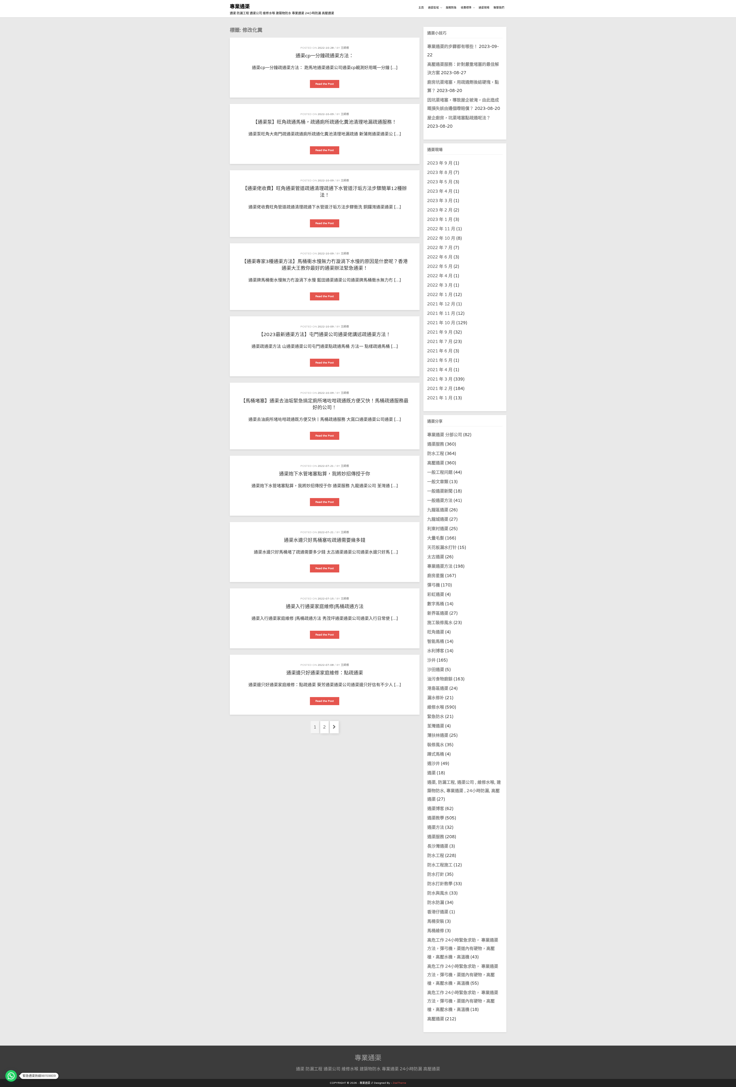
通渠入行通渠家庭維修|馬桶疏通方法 (325, 606)
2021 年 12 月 (441, 304)
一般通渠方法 (440, 500)
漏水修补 (435, 697)
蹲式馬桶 (435, 754)
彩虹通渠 (435, 594)
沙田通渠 (435, 669)
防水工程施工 (440, 865)
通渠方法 (435, 827)
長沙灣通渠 (437, 846)
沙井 (431, 660)
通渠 (431, 772)
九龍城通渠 (437, 519)
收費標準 (466, 7)
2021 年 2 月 (440, 388)
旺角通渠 (435, 632)
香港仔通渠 (437, 911)
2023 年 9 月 (440, 163)
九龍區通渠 (437, 509)
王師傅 (345, 47)
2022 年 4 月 (440, 275)
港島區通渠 (437, 688)
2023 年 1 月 (440, 219)
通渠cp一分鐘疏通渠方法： (325, 56)
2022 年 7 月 (440, 247)
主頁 (421, 7)
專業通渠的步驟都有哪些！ (452, 46)
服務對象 (451, 7)
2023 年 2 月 (440, 210)
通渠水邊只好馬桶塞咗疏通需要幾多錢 (324, 540)
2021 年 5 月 (440, 360)
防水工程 (436, 453)
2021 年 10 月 (441, 322)
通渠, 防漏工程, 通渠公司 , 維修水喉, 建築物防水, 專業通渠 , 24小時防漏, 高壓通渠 (464, 791)
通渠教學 (435, 818)
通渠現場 (484, 7)
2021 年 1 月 (440, 397)
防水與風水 (437, 893)
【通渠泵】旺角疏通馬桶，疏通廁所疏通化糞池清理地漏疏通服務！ (325, 122)
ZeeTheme (399, 1083)
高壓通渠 (436, 462)
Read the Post (327, 85)
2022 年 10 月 (441, 238)
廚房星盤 (435, 575)
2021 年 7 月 (440, 341)
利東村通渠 (437, 528)
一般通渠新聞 (440, 491)
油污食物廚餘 (440, 679)
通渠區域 (433, 7)
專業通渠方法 (440, 566)
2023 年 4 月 (440, 191)
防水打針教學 (440, 883)
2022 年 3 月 (440, 285)
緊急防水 (435, 716)
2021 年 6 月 (440, 351)
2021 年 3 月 (440, 379)
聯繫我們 (499, 7)
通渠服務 (436, 444)
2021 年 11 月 (441, 313)
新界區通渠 (437, 613)
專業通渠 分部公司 (444, 434)
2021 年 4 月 (440, 369)
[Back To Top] (729, 1079)
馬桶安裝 (435, 921)
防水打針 (435, 874)
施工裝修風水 (440, 622)
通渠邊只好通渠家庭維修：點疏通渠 (324, 673)
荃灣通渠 (435, 726)
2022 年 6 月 (440, 257)
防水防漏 (435, 902)
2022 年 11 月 (441, 228)
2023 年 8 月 (440, 172)
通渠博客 (435, 808)
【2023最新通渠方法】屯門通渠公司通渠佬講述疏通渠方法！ (325, 334)
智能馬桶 (435, 641)
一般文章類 (437, 481)
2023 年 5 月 (440, 181)
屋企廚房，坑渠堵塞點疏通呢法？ (458, 117)
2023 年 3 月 (440, 200)
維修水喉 (435, 707)
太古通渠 (435, 556)
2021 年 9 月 (440, 332)
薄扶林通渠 (437, 735)
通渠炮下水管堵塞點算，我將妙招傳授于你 (324, 474)
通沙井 (433, 763)
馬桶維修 (435, 930)
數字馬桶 (435, 603)
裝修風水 (435, 744)
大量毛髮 (435, 538)
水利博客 (435, 650)
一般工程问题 (440, 472)
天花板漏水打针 (442, 547)
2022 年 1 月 (440, 294)
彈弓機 (433, 585)
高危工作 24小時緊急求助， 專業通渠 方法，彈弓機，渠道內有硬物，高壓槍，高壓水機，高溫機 (462, 949)
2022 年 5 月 (440, 266)
